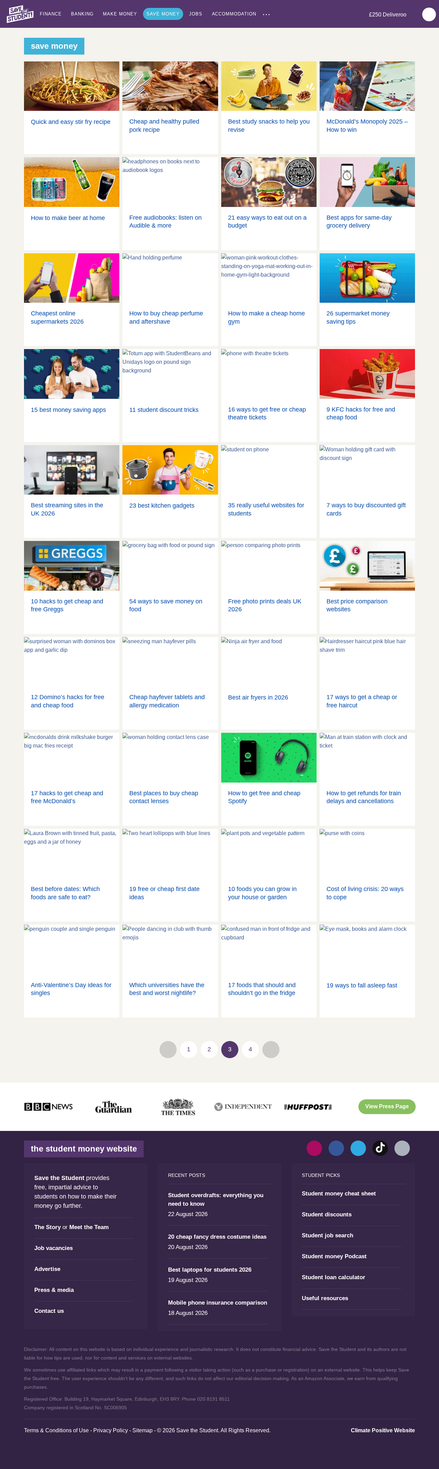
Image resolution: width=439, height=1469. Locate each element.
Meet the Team (89, 1227)
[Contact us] (402, 1148)
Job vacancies (53, 1248)
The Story (47, 1227)
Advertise (47, 1269)
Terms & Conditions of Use (56, 1430)
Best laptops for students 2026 (209, 1269)
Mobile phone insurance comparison (217, 1302)
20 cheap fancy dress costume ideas (217, 1237)
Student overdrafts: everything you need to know (215, 1199)
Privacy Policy (110, 1430)
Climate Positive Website (383, 1430)
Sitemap (142, 1430)
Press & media (54, 1290)
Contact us (49, 1311)
